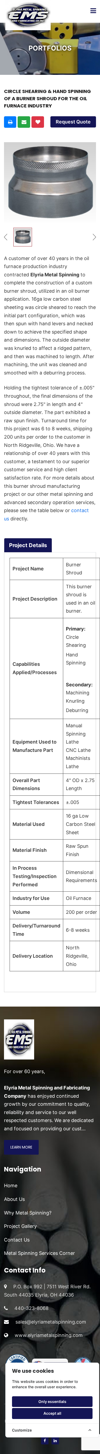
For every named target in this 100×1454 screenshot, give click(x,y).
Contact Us (17, 1240)
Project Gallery (20, 1226)
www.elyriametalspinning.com (49, 1335)
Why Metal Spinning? (27, 1213)
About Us (14, 1199)
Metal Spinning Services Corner (39, 1253)
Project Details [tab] (28, 545)
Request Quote (73, 122)
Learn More (21, 1147)
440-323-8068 (31, 1308)
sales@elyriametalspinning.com (50, 1322)
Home (10, 1185)
